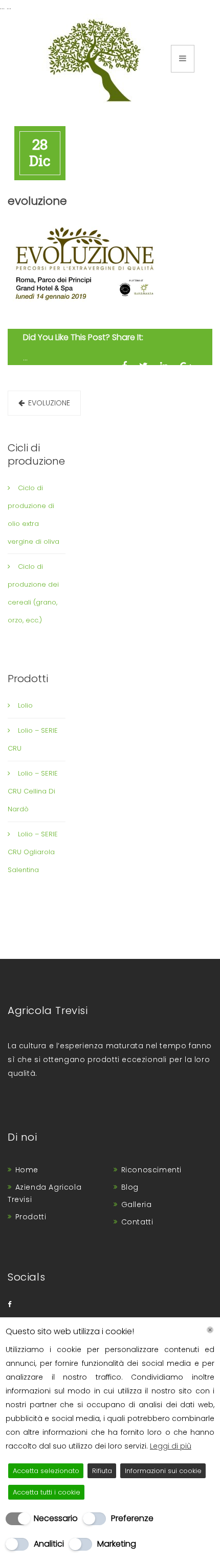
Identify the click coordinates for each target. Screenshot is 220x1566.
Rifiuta (102, 1471)
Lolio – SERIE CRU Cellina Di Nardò (33, 791)
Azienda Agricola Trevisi (44, 1193)
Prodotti (31, 1217)
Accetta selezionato (46, 1471)
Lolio (25, 705)
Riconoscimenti (151, 1170)
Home (26, 1170)
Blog (130, 1187)
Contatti (137, 1222)
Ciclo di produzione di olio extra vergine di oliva (33, 514)
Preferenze (132, 1518)
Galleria (136, 1204)
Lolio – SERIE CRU (33, 739)
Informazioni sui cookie (163, 1471)
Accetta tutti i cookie (46, 1492)
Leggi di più (170, 1446)
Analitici (49, 1544)
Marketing (116, 1544)
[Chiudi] (210, 1330)
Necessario (56, 1518)
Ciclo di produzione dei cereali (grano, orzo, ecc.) (33, 593)
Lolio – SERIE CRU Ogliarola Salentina (33, 852)
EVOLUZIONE (49, 403)
